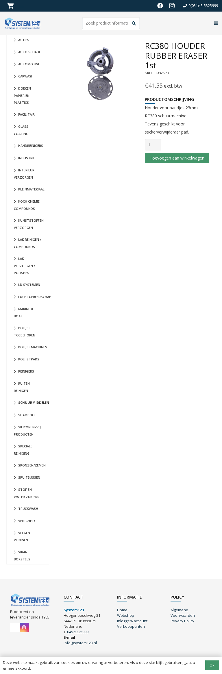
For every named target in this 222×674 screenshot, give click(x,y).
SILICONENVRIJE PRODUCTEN (28, 430)
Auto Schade (29, 52)
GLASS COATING (21, 130)
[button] (215, 23)
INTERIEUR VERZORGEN (24, 173)
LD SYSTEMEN (29, 284)
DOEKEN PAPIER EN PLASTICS (22, 95)
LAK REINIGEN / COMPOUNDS (27, 243)
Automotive (29, 64)
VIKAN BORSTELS (22, 555)
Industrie (26, 158)
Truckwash (28, 508)
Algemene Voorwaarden (183, 612)
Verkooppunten (131, 626)
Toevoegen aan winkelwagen (177, 158)
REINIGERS (26, 371)
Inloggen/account (132, 620)
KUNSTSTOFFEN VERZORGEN (29, 224)
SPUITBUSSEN (29, 477)
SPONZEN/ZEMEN (32, 465)
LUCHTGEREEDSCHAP (33, 297)
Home (122, 609)
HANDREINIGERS (30, 145)
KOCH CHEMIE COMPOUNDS (27, 205)
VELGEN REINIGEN (22, 536)
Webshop (125, 615)
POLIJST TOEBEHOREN (24, 331)
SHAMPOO (26, 415)
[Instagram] (171, 6)
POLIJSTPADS (28, 359)
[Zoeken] (134, 23)
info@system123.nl (80, 642)
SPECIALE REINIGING (23, 449)
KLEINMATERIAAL (31, 189)
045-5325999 (77, 631)
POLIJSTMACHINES (32, 347)
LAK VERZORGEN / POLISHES (24, 265)
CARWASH (26, 76)
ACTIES (23, 40)
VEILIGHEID (26, 521)
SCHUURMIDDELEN (33, 402)
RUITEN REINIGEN (22, 387)
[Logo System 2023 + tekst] (23, 23)
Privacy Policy (182, 620)
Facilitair (26, 114)
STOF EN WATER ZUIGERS (26, 493)
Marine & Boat (24, 312)
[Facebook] (160, 6)
